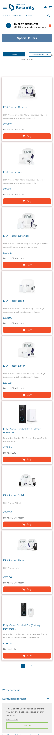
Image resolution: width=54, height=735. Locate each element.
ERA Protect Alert (13, 172)
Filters (14, 54)
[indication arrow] (50, 25)
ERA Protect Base (13, 300)
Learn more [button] (12, 719)
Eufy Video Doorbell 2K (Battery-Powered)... (22, 431)
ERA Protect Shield (14, 495)
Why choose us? (11, 690)
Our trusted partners (14, 698)
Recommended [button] (38, 54)
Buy (29, 136)
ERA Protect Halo (13, 560)
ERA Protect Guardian (16, 107)
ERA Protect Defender (16, 235)
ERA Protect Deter (14, 365)
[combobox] (27, 15)
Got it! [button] (27, 725)
